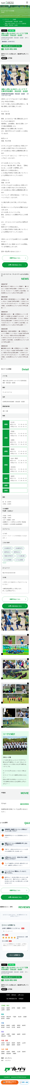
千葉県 (14, 1016)
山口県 (24, 1043)
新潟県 (2, 1027)
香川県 (2, 1044)
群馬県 (8, 1018)
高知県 (18, 1044)
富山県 (8, 1027)
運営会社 (14, 995)
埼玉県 (19, 1016)
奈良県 (24, 1034)
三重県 (9, 1036)
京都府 (13, 1034)
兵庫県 (8, 1034)
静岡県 (8, 1025)
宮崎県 (2, 1053)
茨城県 (25, 1016)
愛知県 (2, 1025)
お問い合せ (21, 995)
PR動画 (3, 792)
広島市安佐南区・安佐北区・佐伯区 (13, 21)
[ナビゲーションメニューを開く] (27, 2)
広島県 (14, 19)
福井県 (18, 1027)
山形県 (2, 1009)
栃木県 (2, 1018)
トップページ (5, 19)
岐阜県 (24, 1025)
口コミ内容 (6, 941)
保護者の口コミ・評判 (6, 907)
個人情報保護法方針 (12, 998)
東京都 (2, 1016)
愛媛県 (8, 1044)
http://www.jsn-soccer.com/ (9, 572)
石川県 (13, 1027)
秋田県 (24, 1008)
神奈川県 (8, 1016)
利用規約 (21, 998)
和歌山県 (3, 1036)
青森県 (8, 1008)
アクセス (3, 803)
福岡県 (2, 1051)
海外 (2, 1060)
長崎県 (13, 1051)
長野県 (18, 1025)
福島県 (8, 1009)
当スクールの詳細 (6, 369)
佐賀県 (8, 1051)
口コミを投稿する (15, 955)
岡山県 (8, 1043)
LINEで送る (11, 30)
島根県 (18, 1043)
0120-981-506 (11, 49)
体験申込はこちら (15, 258)
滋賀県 (18, 1034)
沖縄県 (14, 1053)
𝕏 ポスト (4, 30)
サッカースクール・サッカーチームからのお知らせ (15, 274)
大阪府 (2, 1034)
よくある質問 (4, 822)
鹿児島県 (8, 1053)
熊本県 (24, 1051)
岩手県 (13, 1008)
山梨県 (13, 1025)
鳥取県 (13, 1043)
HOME (8, 995)
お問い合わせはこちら (15, 265)
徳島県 (13, 1044)
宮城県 (18, 1008)
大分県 (18, 1051)
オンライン (8, 1060)
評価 (5, 935)
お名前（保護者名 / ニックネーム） (13, 928)
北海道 (2, 1008)
